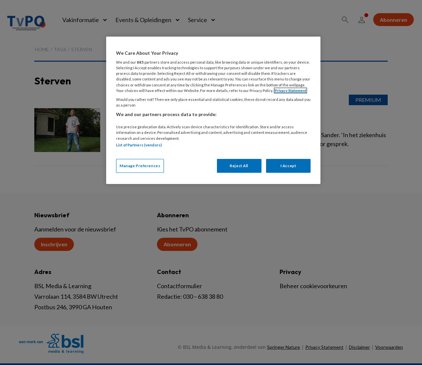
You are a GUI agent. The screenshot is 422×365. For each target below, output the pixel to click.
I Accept (288, 166)
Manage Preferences (140, 166)
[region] (213, 110)
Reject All (239, 166)
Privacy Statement (290, 90)
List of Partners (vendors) (139, 145)
